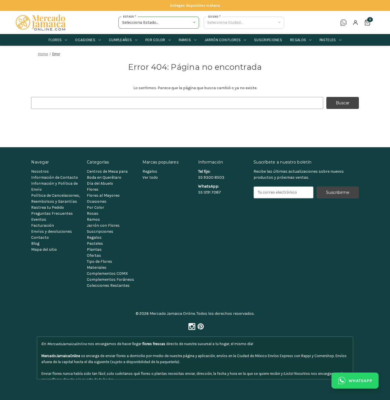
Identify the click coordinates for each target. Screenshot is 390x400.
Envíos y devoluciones (51, 231)
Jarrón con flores (222, 40)
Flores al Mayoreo (103, 195)
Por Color (95, 207)
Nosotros (40, 171)
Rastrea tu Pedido (47, 207)
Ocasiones (85, 40)
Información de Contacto (54, 177)
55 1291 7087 (209, 192)
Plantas (94, 249)
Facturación (42, 225)
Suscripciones (268, 40)
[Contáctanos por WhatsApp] (343, 22)
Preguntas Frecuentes (52, 213)
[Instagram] (190, 325)
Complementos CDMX (107, 273)
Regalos (298, 40)
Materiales (96, 267)
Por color (155, 40)
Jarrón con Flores (103, 225)
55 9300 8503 (211, 177)
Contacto (40, 237)
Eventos (38, 219)
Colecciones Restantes (108, 285)
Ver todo (150, 177)
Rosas (92, 213)
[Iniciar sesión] (355, 22)
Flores (55, 40)
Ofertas (94, 255)
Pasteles (327, 40)
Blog (35, 243)
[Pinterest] (199, 325)
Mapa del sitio (44, 249)
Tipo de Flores (99, 261)
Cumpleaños (120, 40)
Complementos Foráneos (110, 279)
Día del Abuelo (100, 183)
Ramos (185, 40)
